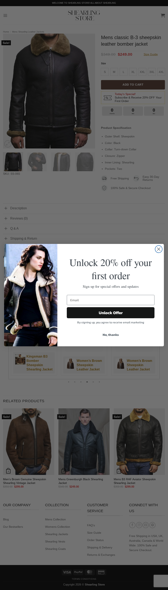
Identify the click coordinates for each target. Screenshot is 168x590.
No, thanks (111, 334)
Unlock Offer (111, 313)
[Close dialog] (158, 249)
